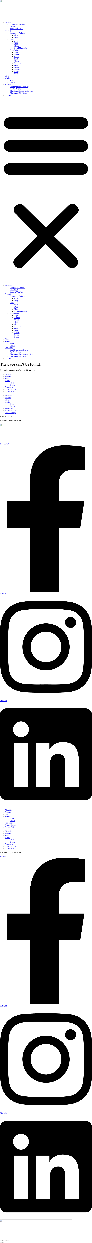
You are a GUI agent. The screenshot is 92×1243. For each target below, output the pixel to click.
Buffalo (17, 54)
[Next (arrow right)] (3, 1242)
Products (8, 31)
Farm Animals (15, 50)
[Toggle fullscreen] (3, 1240)
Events (12, 82)
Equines (17, 63)
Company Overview (17, 24)
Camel (16, 61)
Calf (16, 59)
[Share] (6, 1240)
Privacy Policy (10, 389)
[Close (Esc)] (8, 1240)
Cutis (12, 39)
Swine (16, 74)
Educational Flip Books (18, 93)
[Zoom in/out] (1, 1240)
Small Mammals (20, 48)
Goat (16, 65)
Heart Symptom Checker (19, 87)
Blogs (7, 76)
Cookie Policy (10, 391)
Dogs (16, 37)
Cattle (16, 57)
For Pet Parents (15, 89)
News (12, 80)
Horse (16, 46)
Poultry (17, 69)
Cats (16, 35)
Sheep (16, 72)
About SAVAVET (16, 29)
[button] (46, 190)
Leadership (14, 27)
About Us (8, 22)
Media (7, 78)
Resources (9, 85)
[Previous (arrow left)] (1, 1242)
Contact (8, 95)
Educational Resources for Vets (21, 91)
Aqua (16, 52)
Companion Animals (17, 33)
